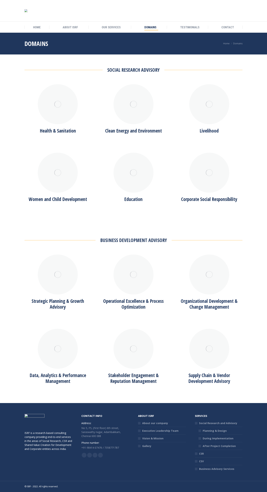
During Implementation (218, 438)
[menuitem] (37, 27)
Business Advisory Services (216, 469)
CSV (201, 461)
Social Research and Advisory (218, 423)
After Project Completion (219, 446)
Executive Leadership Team (160, 430)
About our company (155, 423)
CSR (201, 453)
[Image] (58, 104)
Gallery (146, 446)
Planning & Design (215, 430)
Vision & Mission (152, 438)
